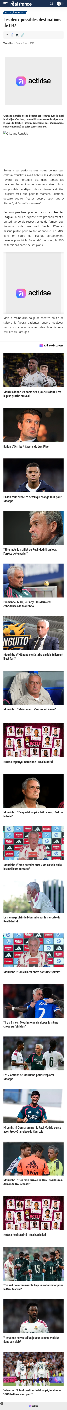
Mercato (20, 12)
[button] (6, 3)
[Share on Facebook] (11, 35)
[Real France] (22, 3)
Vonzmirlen (8, 43)
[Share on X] (17, 35)
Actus (8, 12)
